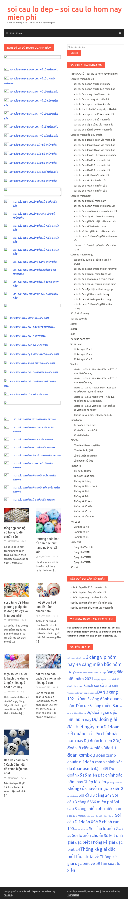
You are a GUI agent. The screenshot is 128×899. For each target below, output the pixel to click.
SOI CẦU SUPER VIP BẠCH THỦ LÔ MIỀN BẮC (34, 69)
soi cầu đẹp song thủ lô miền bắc (92, 83)
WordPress (93, 891)
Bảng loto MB (81, 536)
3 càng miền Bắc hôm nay (76, 658)
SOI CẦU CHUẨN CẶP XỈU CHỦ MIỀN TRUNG (37, 455)
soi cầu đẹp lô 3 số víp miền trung (92, 299)
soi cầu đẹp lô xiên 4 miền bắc (90, 190)
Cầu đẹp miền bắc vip (82, 78)
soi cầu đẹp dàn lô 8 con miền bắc (92, 170)
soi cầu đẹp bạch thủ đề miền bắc (92, 104)
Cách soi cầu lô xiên (102, 685)
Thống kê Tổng (82, 481)
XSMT (73, 333)
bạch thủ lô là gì (98, 672)
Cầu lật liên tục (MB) (85, 455)
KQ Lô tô (75, 521)
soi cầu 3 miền (75, 816)
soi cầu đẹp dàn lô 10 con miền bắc (93, 129)
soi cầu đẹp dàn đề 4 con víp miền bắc (94, 139)
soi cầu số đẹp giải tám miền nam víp (94, 231)
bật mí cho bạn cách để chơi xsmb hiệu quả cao (48, 678)
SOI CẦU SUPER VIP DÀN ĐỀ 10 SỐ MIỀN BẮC (34, 171)
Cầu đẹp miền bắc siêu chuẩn (86, 134)
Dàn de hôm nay (80, 713)
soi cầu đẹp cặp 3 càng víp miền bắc (93, 124)
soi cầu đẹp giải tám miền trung (91, 294)
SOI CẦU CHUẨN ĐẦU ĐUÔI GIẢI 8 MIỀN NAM (34, 372)
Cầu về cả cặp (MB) (84, 450)
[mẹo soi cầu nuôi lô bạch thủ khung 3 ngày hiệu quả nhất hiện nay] (16, 661)
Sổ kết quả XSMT (83, 349)
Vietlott (75, 364)
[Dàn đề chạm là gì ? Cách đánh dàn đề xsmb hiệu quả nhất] (16, 741)
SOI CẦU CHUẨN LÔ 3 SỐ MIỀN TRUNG (34, 499)
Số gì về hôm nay (79, 313)
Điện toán (76, 420)
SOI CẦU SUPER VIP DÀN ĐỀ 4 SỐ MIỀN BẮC (33, 144)
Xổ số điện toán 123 (85, 425)
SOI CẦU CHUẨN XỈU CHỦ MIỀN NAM (29, 318)
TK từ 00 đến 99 (82, 470)
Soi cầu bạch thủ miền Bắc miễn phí (99, 816)
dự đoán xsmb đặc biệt (88, 768)
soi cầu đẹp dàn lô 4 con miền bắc (92, 160)
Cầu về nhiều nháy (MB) (87, 445)
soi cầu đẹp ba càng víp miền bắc (92, 99)
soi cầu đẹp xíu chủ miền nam (90, 200)
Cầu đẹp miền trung (81, 254)
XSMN (73, 328)
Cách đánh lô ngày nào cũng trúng (82, 693)
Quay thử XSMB (82, 562)
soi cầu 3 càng (72, 796)
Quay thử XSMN (82, 557)
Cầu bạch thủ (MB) (84, 460)
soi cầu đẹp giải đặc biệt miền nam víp (95, 221)
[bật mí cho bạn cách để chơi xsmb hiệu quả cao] (48, 661)
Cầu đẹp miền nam (80, 195)
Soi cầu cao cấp (78, 318)
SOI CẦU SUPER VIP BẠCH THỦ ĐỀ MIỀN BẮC (34, 126)
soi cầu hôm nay (81, 829)
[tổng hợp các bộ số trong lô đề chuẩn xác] (16, 515)
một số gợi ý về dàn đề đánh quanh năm (46, 606)
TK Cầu (74, 440)
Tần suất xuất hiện (84, 475)
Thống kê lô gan (83, 511)
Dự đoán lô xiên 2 (99, 740)
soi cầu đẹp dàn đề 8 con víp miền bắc (94, 150)
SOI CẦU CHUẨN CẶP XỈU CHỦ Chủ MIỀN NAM (34, 354)
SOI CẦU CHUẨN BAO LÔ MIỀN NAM (29, 345)
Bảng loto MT (81, 526)
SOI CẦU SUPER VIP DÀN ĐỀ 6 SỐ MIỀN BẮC (33, 153)
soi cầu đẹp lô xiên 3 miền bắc (90, 185)
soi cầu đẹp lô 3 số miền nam (90, 226)
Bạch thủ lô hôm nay (83, 672)
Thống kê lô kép (83, 501)
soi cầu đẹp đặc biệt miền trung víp (93, 289)
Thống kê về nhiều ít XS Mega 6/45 (93, 415)
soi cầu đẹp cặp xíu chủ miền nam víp (94, 216)
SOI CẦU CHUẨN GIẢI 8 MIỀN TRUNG (33, 439)
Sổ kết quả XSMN (83, 354)
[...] (21, 562)
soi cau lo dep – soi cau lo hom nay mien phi (64, 13)
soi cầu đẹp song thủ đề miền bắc (92, 94)
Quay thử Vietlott (84, 547)
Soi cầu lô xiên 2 (103, 828)
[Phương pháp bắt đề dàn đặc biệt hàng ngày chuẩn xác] (48, 520)
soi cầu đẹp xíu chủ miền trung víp (92, 274)
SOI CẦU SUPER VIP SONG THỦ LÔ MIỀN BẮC (34, 91)
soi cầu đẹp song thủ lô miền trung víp (95, 268)
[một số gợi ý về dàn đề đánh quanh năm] (48, 589)
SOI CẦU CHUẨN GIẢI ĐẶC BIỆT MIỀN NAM (32, 327)
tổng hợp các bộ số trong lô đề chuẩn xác (15, 532)
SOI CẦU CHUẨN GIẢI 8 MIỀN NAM (28, 336)
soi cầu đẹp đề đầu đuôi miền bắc (92, 175)
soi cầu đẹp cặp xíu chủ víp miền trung (95, 284)
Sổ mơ (74, 567)
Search (74, 52)
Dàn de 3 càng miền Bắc (97, 705)
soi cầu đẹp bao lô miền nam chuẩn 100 (96, 211)
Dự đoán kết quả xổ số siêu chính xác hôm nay (93, 733)
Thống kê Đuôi (82, 491)
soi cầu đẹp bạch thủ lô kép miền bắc (94, 114)
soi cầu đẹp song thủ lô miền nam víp (94, 205)
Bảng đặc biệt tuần (101, 680)
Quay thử (75, 542)
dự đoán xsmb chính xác (100, 762)
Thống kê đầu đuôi (84, 516)
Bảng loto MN (82, 531)
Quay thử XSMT (82, 552)
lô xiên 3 (115, 788)
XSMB (73, 323)
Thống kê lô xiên (83, 506)
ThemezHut (73, 894)
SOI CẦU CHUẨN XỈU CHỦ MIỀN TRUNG (34, 419)
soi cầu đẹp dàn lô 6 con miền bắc (92, 165)
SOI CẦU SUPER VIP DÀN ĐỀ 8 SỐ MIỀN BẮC (33, 162)
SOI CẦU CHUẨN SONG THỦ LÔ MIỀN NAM (32, 363)
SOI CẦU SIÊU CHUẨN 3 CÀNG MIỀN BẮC (35, 261)
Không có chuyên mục (87, 788)
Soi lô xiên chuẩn (87, 835)
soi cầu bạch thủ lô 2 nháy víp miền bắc (95, 109)
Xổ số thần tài (81, 435)
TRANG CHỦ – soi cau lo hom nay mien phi (94, 73)
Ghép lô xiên (95, 781)
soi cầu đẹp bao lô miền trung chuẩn (94, 279)
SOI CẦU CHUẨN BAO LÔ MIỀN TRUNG (34, 447)
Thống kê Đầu (81, 496)
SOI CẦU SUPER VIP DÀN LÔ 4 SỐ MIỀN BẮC (33, 181)
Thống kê (75, 465)
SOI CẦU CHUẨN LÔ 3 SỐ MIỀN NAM (29, 394)
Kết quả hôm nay (80, 338)
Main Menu (16, 33)
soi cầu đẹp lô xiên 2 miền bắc (90, 180)
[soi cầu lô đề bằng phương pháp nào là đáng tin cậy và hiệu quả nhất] (16, 589)
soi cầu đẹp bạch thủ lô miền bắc (92, 119)
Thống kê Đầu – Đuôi (85, 486)
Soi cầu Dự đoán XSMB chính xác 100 (94, 821)
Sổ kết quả (76, 344)
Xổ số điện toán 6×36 (85, 430)
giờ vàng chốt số (114, 782)
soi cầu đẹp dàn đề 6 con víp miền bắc (94, 145)
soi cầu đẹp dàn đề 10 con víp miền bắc (95, 155)
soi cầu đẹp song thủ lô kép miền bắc (94, 89)
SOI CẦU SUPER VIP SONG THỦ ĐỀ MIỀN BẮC (34, 135)
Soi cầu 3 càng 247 (95, 795)
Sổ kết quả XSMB (83, 359)
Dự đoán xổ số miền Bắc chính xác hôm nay (94, 775)
